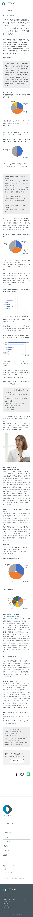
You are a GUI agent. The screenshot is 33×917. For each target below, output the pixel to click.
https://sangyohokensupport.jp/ (11, 616)
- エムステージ (6, 897)
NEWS (10, 11)
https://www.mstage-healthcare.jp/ (12, 659)
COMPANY (7, 833)
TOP (3, 11)
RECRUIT (6, 842)
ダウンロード (17, 761)
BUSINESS (7, 828)
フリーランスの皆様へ (8, 872)
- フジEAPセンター (7, 907)
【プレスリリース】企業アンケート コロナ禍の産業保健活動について (15, 755)
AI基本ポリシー (7, 869)
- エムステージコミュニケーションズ (12, 901)
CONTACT (7, 851)
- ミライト (5, 905)
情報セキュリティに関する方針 (11, 866)
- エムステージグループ (8, 895)
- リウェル (5, 903)
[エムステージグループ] (8, 3)
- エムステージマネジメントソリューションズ (14, 899)
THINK (5, 837)
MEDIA (5, 855)
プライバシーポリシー (8, 863)
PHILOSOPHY (8, 824)
